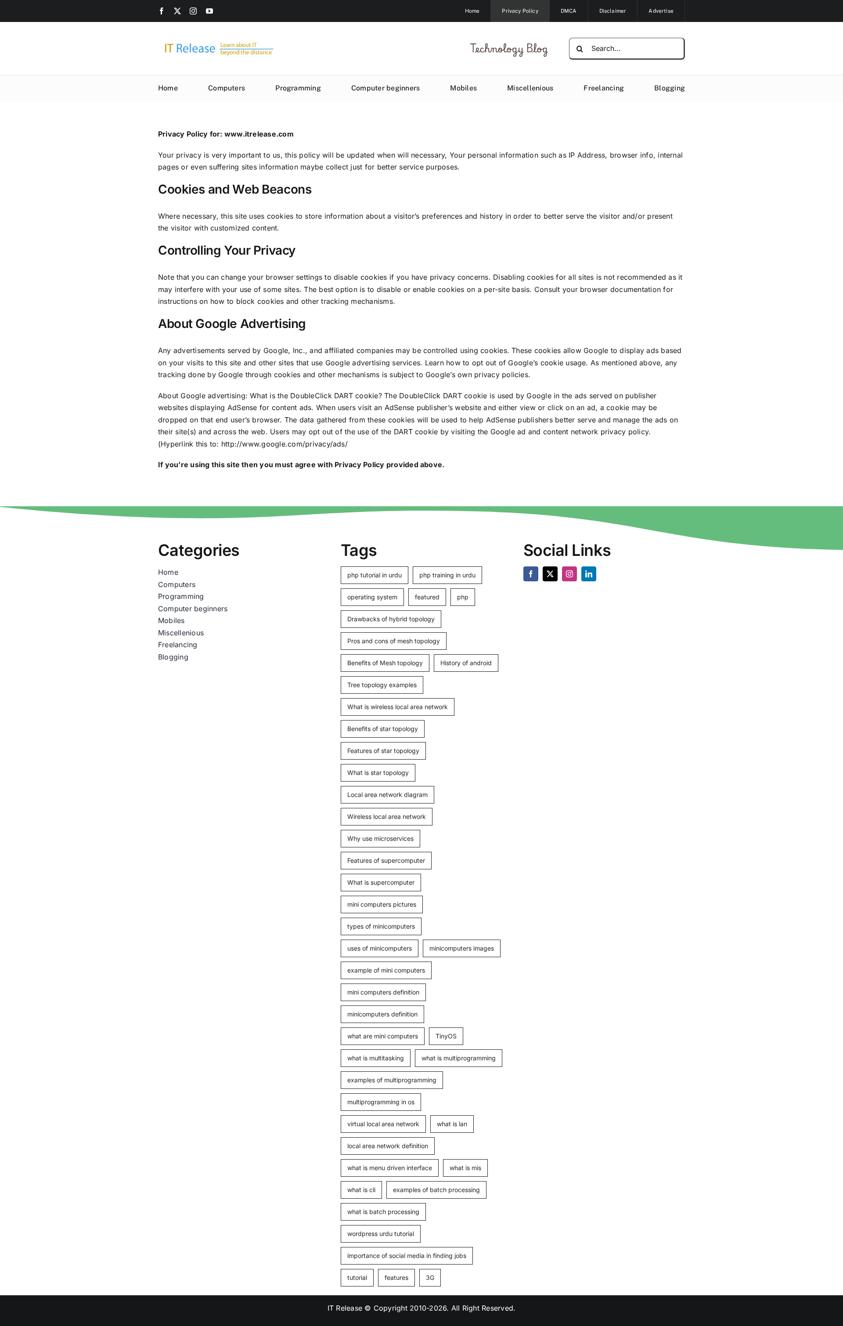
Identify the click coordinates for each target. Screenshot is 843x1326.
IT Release (345, 1308)
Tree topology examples (382, 684)
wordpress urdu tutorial (380, 1233)
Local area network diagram (387, 794)
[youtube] (209, 10)
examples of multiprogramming (391, 1080)
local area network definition (387, 1145)
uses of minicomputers (379, 948)
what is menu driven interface (389, 1167)
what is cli (361, 1189)
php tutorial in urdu (374, 575)
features (396, 1277)
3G (430, 1277)
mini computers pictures (381, 904)
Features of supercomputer (386, 860)
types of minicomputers (381, 926)
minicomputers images (461, 948)
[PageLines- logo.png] (216, 43)
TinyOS (446, 1036)
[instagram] (193, 10)
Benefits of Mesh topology (385, 663)
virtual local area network (383, 1124)
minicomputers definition (382, 1014)
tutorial (357, 1277)
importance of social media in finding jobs (406, 1255)
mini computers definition (383, 992)
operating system (372, 597)
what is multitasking (375, 1058)
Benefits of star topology (382, 728)
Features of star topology (383, 750)
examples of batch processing (436, 1189)
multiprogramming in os (380, 1102)
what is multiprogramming (459, 1058)
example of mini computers (386, 970)
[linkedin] (588, 573)
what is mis (465, 1167)
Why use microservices (380, 838)
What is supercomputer (380, 882)
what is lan (452, 1124)
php (462, 597)
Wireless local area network (386, 816)
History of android (466, 663)
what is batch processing (383, 1211)
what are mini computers (382, 1036)
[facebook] (161, 10)
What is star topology (378, 772)
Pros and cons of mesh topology (393, 641)
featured (427, 597)
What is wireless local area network (397, 706)
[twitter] (177, 10)
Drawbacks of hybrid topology (391, 619)
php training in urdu (447, 575)
